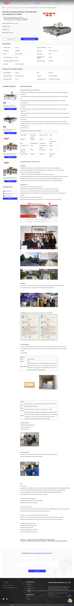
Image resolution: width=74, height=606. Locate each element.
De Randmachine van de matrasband (18, 7)
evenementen (53, 3)
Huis (4, 7)
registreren (68, 595)
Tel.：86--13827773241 (8, 585)
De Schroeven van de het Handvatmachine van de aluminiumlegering (40, 539)
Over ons (44, 3)
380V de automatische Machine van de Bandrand (57, 540)
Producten (37, 3)
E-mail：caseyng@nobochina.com (10, 587)
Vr (59, 3)
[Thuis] (7, 2)
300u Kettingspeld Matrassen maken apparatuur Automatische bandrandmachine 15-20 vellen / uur (10, 130)
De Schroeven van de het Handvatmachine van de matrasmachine (33, 540)
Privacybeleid (12, 604)
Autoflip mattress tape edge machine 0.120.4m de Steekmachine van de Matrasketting (10, 154)
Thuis (31, 3)
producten (8, 7)
